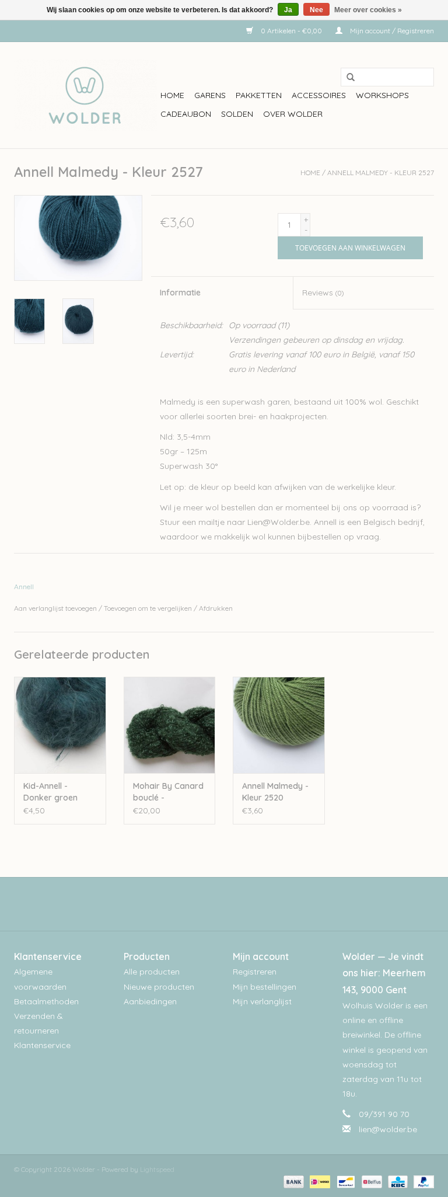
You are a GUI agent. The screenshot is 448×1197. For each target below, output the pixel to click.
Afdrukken (216, 608)
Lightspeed (157, 1169)
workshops (382, 95)
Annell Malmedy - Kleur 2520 (275, 792)
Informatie (180, 292)
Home (172, 95)
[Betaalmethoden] (292, 1181)
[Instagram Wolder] (234, 904)
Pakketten (259, 95)
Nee (316, 10)
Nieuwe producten (159, 987)
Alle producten (152, 971)
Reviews (323, 292)
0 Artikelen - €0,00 (291, 30)
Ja (288, 10)
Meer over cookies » (368, 10)
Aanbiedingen (150, 1001)
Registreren (254, 971)
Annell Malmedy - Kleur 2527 (380, 172)
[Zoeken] (346, 78)
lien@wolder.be (388, 1129)
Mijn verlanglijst (262, 1001)
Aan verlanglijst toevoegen (55, 608)
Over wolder (293, 114)
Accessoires (319, 95)
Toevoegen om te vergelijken (149, 608)
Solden (237, 114)
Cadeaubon (185, 114)
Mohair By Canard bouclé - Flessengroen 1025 (168, 792)
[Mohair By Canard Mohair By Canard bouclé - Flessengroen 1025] (170, 725)
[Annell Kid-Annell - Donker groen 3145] (60, 725)
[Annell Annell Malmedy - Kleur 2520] (279, 725)
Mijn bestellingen (264, 987)
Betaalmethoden (46, 1001)
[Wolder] (85, 95)
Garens (210, 95)
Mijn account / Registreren (391, 30)
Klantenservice (42, 1045)
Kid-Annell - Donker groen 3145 (50, 792)
